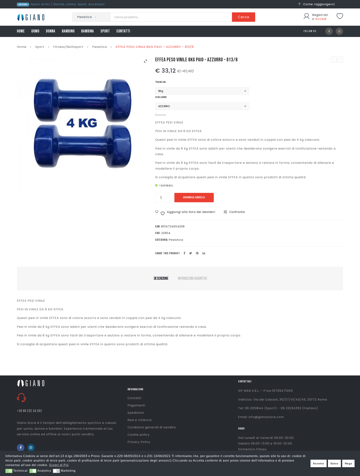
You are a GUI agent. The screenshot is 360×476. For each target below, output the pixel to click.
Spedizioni (136, 413)
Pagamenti (136, 405)
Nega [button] (348, 463)
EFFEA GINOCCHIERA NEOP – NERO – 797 (340, 60)
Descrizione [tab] (161, 278)
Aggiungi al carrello (194, 197)
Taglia (160, 82)
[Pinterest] (197, 253)
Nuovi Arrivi (40, 4)
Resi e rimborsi (140, 420)
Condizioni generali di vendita (152, 427)
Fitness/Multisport (68, 47)
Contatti (134, 398)
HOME (21, 31)
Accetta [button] (318, 463)
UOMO (35, 31)
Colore (161, 97)
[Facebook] (329, 31)
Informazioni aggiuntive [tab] (192, 278)
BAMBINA (87, 31)
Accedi (320, 19)
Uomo (71, 4)
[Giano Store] (31, 17)
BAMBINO (68, 31)
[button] (8, 471)
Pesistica (99, 47)
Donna (59, 4)
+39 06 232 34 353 (29, 411)
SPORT (105, 31)
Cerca (243, 17)
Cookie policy (139, 434)
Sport (82, 4)
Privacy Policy (139, 442)
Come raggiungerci (318, 4)
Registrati (320, 15)
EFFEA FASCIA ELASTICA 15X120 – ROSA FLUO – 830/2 (334, 60)
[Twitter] (190, 253)
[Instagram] (339, 31)
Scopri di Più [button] (59, 465)
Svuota (160, 115)
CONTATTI (123, 31)
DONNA (50, 31)
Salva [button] (334, 463)
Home (21, 47)
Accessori (96, 4)
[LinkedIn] (203, 253)
